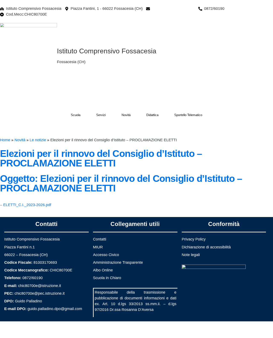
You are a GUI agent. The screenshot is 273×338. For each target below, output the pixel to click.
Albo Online (103, 270)
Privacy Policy (194, 239)
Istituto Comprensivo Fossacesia (106, 51)
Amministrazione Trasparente (118, 262)
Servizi (101, 115)
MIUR (98, 247)
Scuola (75, 115)
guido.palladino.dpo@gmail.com (55, 309)
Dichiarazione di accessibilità (206, 247)
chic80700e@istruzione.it (173, 8)
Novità (126, 115)
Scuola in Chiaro (107, 278)
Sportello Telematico (188, 115)
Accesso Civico (106, 255)
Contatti (99, 239)
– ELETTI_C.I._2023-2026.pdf (25, 205)
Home (5, 140)
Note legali (191, 255)
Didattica (152, 115)
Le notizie (38, 140)
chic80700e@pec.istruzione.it (40, 293)
